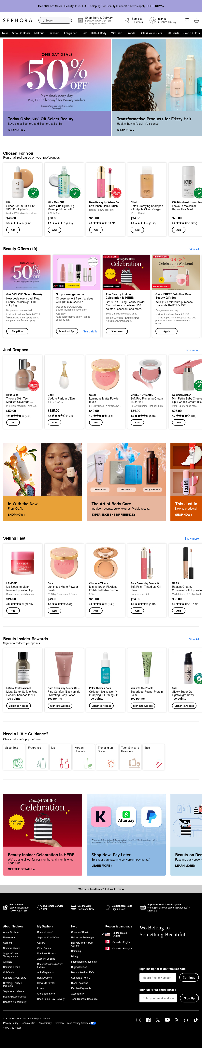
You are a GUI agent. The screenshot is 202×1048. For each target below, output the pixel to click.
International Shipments (84, 961)
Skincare (54, 33)
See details (90, 331)
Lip (53, 748)
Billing (74, 956)
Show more (192, 350)
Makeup (39, 33)
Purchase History (46, 953)
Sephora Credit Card (48, 937)
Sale (147, 748)
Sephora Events (11, 966)
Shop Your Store (46, 993)
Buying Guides (79, 966)
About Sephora (11, 932)
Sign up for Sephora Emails (157, 990)
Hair (84, 33)
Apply (166, 331)
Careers (7, 942)
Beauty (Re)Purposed (14, 996)
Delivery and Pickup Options (82, 944)
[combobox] (55, 20)
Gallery (41, 942)
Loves (40, 988)
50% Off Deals (21, 33)
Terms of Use (28, 1023)
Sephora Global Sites (14, 977)
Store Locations (79, 982)
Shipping (76, 951)
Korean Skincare (80, 749)
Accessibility (77, 993)
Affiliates (7, 961)
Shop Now (17, 331)
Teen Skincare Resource (130, 749)
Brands (130, 33)
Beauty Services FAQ (82, 972)
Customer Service (80, 932)
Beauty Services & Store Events (50, 965)
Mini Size (116, 33)
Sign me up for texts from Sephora (162, 969)
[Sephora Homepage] (17, 20)
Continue (189, 977)
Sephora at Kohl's (80, 977)
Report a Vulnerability (14, 1001)
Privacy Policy (10, 1023)
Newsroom (9, 937)
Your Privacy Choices (78, 1023)
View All (194, 639)
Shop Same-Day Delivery (51, 998)
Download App (67, 331)
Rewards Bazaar (46, 982)
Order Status (44, 948)
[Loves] (187, 20)
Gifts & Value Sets (151, 33)
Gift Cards (172, 33)
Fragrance (70, 33)
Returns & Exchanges (82, 937)
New (5, 33)
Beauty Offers (44, 977)
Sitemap (59, 1023)
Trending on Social (105, 749)
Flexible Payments (81, 988)
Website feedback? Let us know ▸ (101, 889)
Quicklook (12, 182)
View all (194, 249)
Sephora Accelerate (13, 991)
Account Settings (46, 958)
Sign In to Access (18, 705)
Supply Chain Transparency (10, 955)
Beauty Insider (45, 932)
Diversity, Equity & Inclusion (12, 984)
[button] (176, 296)
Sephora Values (11, 948)
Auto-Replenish (45, 972)
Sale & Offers (191, 33)
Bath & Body (98, 33)
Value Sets (11, 748)
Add (13, 230)
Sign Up (189, 998)
